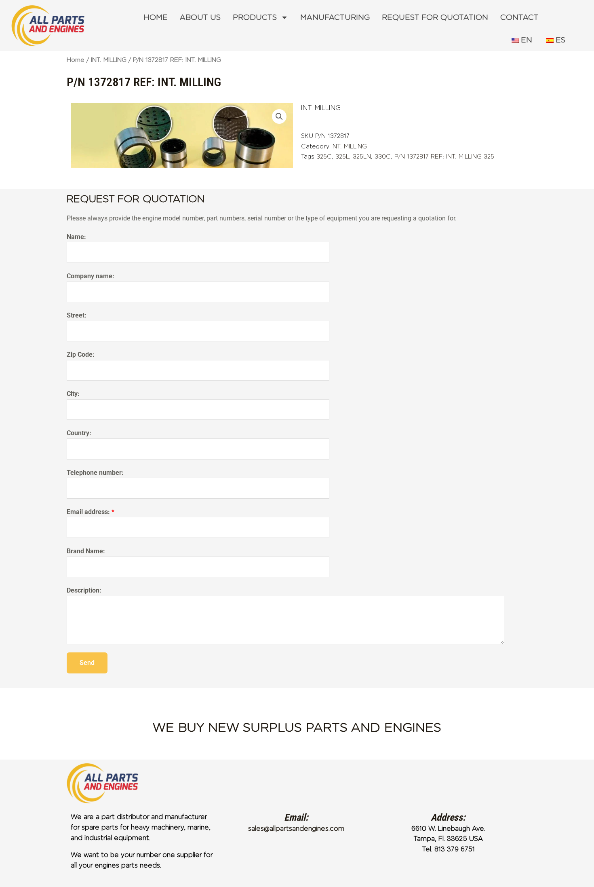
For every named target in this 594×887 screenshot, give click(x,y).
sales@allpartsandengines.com (296, 828)
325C (324, 156)
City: (73, 394)
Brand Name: (86, 551)
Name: (76, 237)
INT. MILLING (108, 60)
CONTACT (519, 17)
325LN (362, 156)
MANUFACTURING (335, 17)
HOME (155, 17)
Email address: (90, 512)
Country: (79, 433)
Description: (84, 590)
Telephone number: (95, 472)
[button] (279, 116)
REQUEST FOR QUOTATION (435, 17)
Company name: (90, 276)
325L (342, 156)
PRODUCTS (255, 17)
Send (87, 663)
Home (75, 60)
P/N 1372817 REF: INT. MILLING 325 (444, 156)
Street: (76, 315)
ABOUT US (200, 17)
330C (383, 156)
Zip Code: (81, 354)
